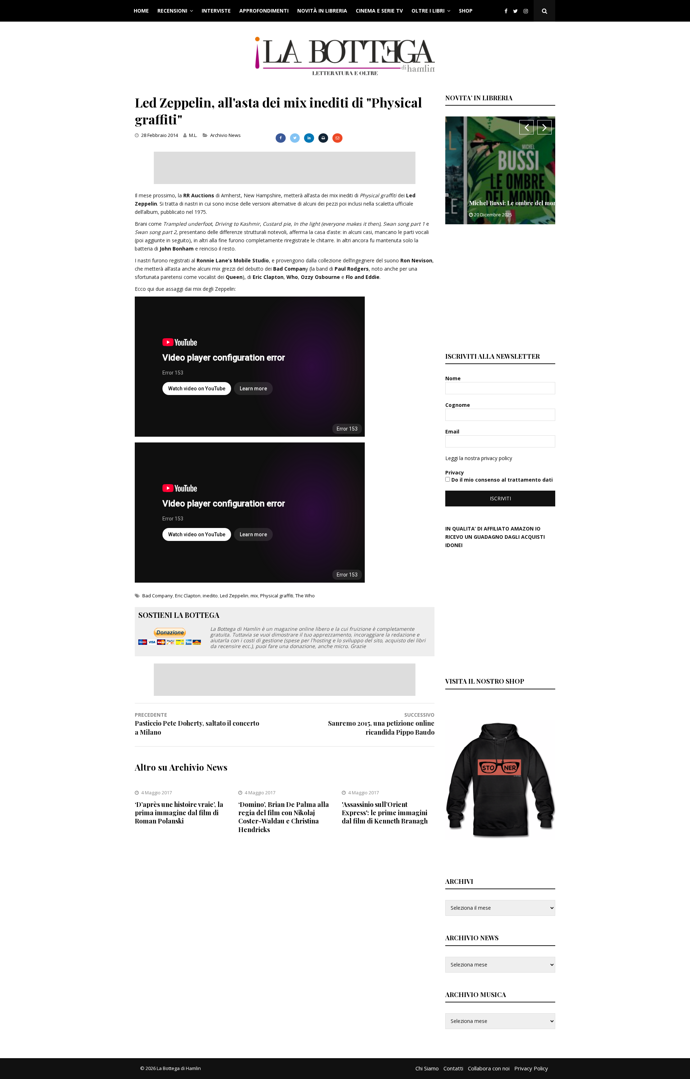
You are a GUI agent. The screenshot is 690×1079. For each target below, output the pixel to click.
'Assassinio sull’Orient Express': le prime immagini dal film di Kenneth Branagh (385, 813)
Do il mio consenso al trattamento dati (501, 479)
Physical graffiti (276, 595)
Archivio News (225, 135)
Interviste (216, 10)
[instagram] (527, 11)
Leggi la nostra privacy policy (478, 458)
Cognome (458, 404)
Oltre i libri (428, 10)
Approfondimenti (264, 10)
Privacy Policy (531, 1068)
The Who (305, 595)
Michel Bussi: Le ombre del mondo (498, 203)
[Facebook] (506, 11)
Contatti (453, 1068)
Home (141, 10)
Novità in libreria (322, 10)
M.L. (193, 135)
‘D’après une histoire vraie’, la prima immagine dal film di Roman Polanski (179, 813)
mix (254, 595)
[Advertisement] (284, 168)
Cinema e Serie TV (379, 10)
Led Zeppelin (234, 595)
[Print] (323, 138)
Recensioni (172, 10)
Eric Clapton (188, 595)
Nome (453, 378)
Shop (466, 10)
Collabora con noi (489, 1068)
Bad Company (157, 595)
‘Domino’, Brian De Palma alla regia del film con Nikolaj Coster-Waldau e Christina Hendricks (283, 817)
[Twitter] (515, 11)
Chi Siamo (427, 1068)
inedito (210, 595)
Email (453, 431)
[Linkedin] (309, 138)
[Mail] (337, 138)
